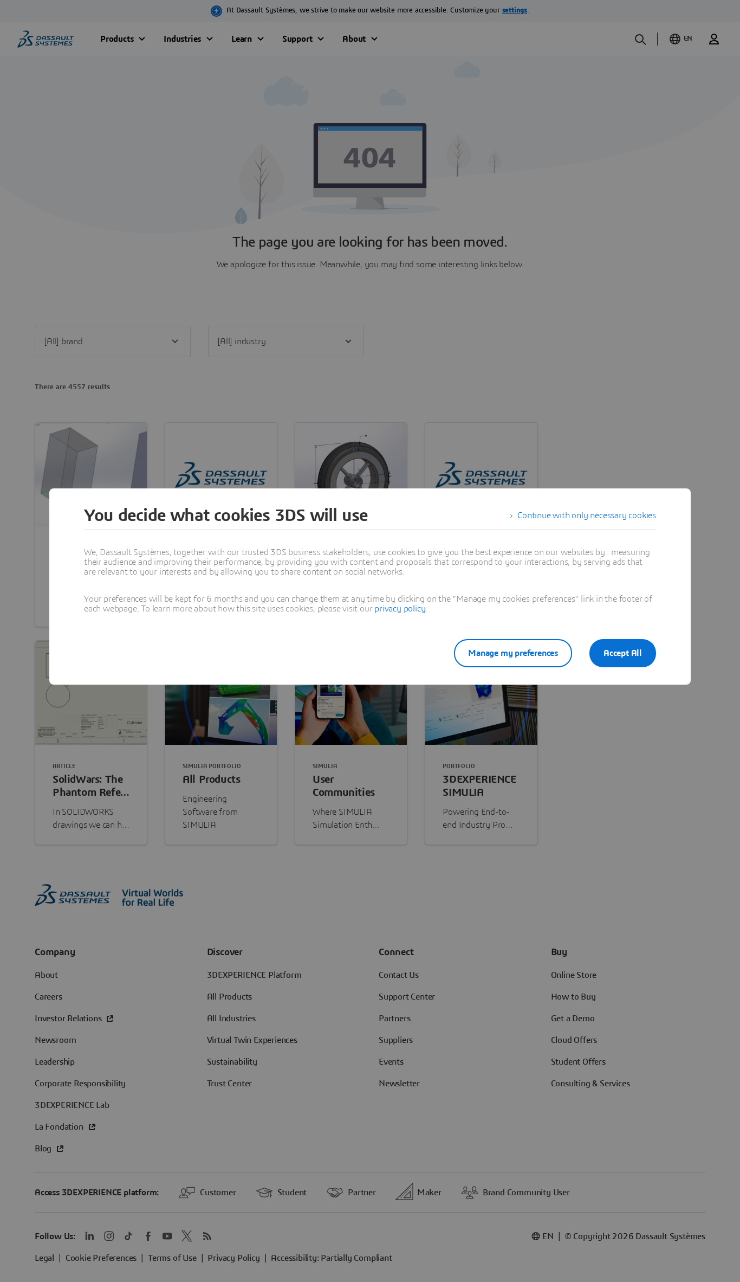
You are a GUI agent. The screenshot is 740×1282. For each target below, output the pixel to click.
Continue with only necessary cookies (586, 515)
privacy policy (399, 608)
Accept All (622, 653)
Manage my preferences (513, 653)
